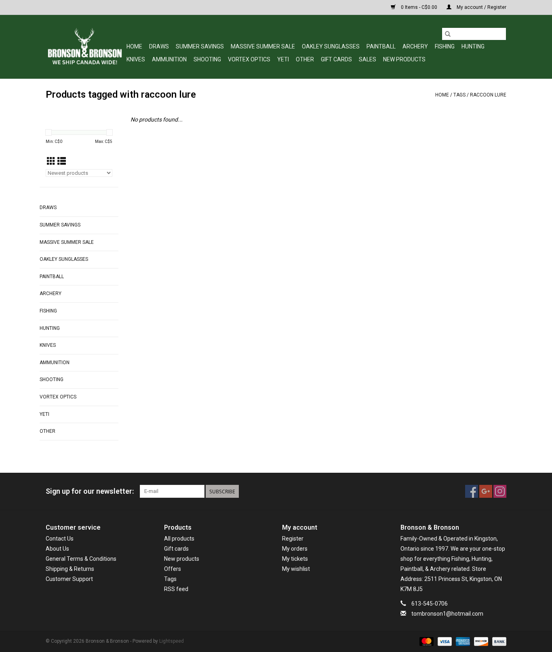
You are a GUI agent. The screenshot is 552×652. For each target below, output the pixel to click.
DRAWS (159, 46)
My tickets (295, 559)
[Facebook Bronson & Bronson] (471, 491)
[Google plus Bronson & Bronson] (485, 491)
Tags (459, 95)
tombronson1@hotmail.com (447, 613)
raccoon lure (488, 95)
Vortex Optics (249, 59)
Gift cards (336, 59)
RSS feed (176, 589)
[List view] (61, 161)
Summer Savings (200, 46)
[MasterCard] (426, 641)
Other (305, 59)
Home (134, 46)
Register (292, 538)
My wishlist (296, 569)
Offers (172, 569)
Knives (135, 59)
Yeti (283, 59)
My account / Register (480, 7)
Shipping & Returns (70, 569)
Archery (415, 46)
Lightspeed (171, 641)
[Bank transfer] (497, 641)
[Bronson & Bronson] (85, 46)
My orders (295, 548)
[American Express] (462, 641)
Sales (367, 59)
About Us (57, 548)
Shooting (207, 59)
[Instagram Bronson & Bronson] (499, 491)
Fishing (445, 46)
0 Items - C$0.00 (419, 7)
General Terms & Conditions (81, 559)
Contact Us (60, 538)
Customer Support (69, 579)
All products (179, 538)
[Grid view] (51, 161)
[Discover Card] (480, 641)
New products (181, 559)
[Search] (448, 33)
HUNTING (473, 46)
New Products (404, 59)
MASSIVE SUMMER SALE (263, 46)
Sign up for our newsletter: (90, 491)
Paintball (381, 46)
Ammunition (169, 59)
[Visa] (444, 641)
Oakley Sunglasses (331, 46)
